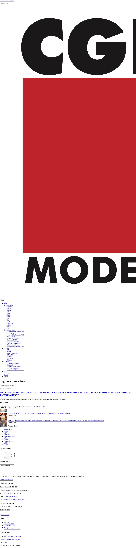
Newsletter (7, 527)
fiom (6, 434)
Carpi (9, 351)
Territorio (6, 348)
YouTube (17, 539)
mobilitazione (9, 441)
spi (6, 443)
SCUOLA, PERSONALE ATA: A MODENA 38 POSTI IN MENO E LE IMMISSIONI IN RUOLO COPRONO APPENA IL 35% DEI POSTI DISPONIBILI (56, 421)
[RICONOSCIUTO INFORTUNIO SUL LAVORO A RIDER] (3, 409)
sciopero (8, 429)
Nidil (8, 321)
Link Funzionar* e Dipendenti (12, 536)
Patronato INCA (12, 340)
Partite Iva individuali (13, 338)
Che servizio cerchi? (10, 330)
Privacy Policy (4, 542)
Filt (8, 311)
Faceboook (3, 539)
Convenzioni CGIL (9, 525)
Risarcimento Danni (13, 345)
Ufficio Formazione (13, 368)
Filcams (9, 306)
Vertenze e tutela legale (14, 343)
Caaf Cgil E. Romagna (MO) (15, 335)
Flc (8, 318)
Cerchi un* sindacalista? (7, 1)
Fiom (8, 313)
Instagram (10, 539)
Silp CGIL (10, 323)
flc (5, 433)
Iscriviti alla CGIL (9, 524)
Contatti (6, 375)
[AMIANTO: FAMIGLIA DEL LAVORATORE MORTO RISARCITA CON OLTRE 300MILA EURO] (3, 416)
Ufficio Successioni (13, 341)
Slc (8, 326)
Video (9, 373)
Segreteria (10, 365)
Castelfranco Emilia (13, 353)
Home (5, 303)
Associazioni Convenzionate (15, 370)
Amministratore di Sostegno (15, 331)
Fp (8, 320)
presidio (7, 431)
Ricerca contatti (5, 515)
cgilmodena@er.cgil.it (10, 496)
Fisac (8, 315)
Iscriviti (6, 376)
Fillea (9, 310)
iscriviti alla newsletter (7, 479)
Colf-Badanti (11, 336)
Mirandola (10, 355)
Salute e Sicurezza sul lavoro (15, 346)
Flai (8, 316)
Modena (9, 350)
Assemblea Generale (13, 363)
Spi (8, 328)
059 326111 (6, 493)
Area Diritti (10, 333)
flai (6, 444)
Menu (2, 300)
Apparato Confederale (13, 366)
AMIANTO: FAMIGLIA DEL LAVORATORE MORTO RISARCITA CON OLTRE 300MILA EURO (39, 413)
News (5, 371)
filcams (7, 439)
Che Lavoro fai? (8, 305)
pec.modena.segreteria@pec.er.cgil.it (14, 499)
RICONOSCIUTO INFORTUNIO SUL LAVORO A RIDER (26, 406)
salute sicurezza (9, 436)
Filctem (9, 308)
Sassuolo (10, 358)
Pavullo (9, 356)
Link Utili (6, 522)
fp (5, 438)
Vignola (9, 360)
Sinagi (9, 325)
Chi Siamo (7, 361)
